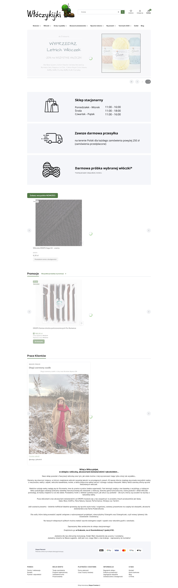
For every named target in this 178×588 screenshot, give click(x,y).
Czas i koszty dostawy (85, 572)
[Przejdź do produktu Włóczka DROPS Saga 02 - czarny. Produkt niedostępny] (58, 223)
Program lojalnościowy (60, 572)
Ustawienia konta (58, 574)
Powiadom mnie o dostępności (45, 259)
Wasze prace (34, 364)
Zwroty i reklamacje (33, 570)
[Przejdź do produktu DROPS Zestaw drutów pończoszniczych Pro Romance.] (58, 303)
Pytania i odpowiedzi (34, 574)
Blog (130, 574)
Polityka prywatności (110, 572)
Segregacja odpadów (110, 574)
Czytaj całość (34, 456)
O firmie (131, 576)
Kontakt (29, 572)
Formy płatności (83, 570)
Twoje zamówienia (59, 570)
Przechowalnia (57, 576)
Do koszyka (39, 341)
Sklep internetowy (88, 585)
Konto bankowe (134, 572)
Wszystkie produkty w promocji (52, 274)
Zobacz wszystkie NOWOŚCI (42, 195)
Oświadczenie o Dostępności (113, 576)
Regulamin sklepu (109, 570)
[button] (123, 12)
